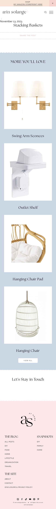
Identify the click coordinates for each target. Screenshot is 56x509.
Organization (11, 462)
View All (28, 360)
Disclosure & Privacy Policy (18, 487)
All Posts (9, 442)
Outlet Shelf (28, 208)
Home (7, 454)
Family (40, 446)
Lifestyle (9, 458)
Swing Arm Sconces (28, 136)
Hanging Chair (28, 351)
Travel (8, 466)
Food (7, 450)
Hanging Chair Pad (28, 279)
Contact (9, 483)
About (8, 479)
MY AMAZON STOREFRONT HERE (28, 4)
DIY (6, 446)
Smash (31, 504)
